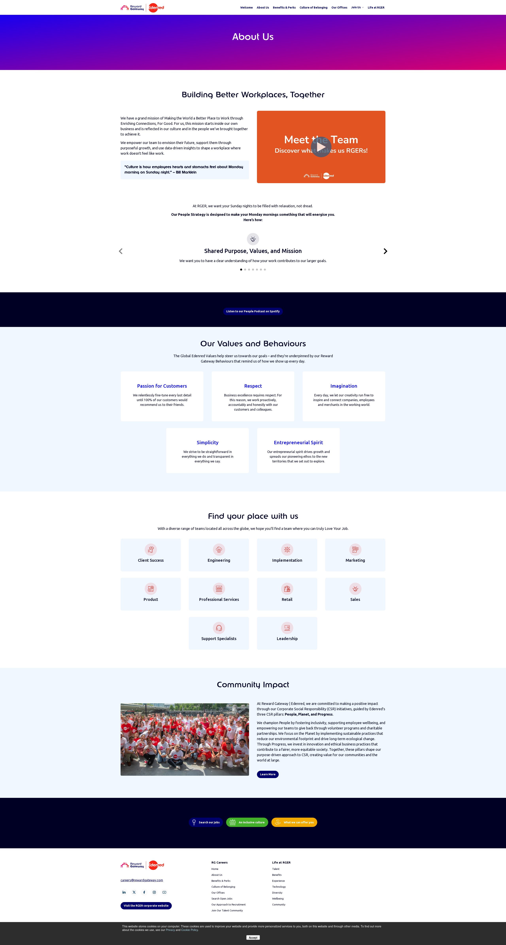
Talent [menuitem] (275, 868)
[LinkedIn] (124, 892)
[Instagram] (154, 892)
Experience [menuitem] (278, 880)
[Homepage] (142, 7)
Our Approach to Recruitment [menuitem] (228, 904)
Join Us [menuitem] (356, 7)
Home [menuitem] (214, 868)
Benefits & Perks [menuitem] (284, 7)
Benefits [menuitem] (277, 874)
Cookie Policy (189, 930)
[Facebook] (144, 892)
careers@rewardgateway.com (142, 880)
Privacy (170, 930)
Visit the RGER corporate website (146, 905)
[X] (134, 892)
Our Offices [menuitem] (339, 7)
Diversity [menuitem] (277, 892)
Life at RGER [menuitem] (376, 7)
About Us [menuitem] (263, 7)
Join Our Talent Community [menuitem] (227, 910)
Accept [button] (253, 937)
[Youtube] (164, 892)
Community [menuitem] (278, 904)
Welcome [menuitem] (246, 7)
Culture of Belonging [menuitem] (314, 7)
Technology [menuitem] (279, 886)
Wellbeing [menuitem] (278, 898)
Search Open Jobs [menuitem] (221, 898)
